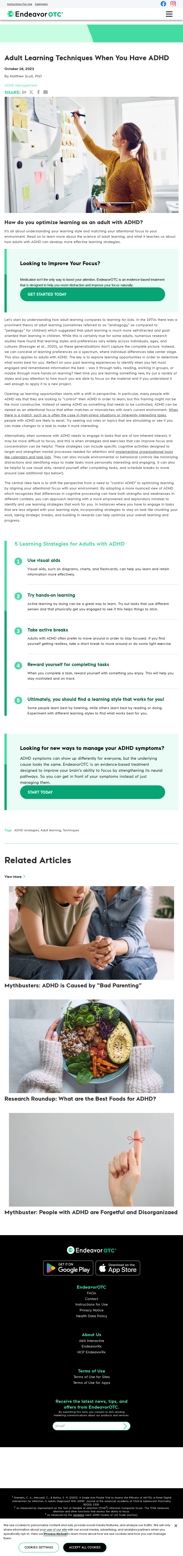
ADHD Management (20, 85)
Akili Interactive (91, 1340)
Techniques (71, 830)
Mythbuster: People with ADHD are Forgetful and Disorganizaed (91, 1211)
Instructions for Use (91, 1304)
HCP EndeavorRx (91, 1352)
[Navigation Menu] (169, 14)
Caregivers (41, 4)
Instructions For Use (19, 4)
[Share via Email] (45, 92)
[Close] (176, 1526)
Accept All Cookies (85, 1547)
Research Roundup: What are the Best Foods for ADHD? (80, 1098)
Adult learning (51, 830)
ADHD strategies (26, 830)
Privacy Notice (92, 1310)
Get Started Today (47, 294)
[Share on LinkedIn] (24, 92)
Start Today (40, 792)
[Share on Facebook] (38, 92)
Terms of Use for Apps (91, 1382)
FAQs (91, 1293)
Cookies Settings (39, 1547)
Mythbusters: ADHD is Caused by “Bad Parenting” (73, 985)
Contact (91, 1298)
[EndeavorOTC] (35, 14)
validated (78, 1515)
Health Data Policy (91, 1316)
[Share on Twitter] (31, 92)
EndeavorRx (92, 1346)
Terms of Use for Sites (91, 1376)
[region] (91, 1537)
